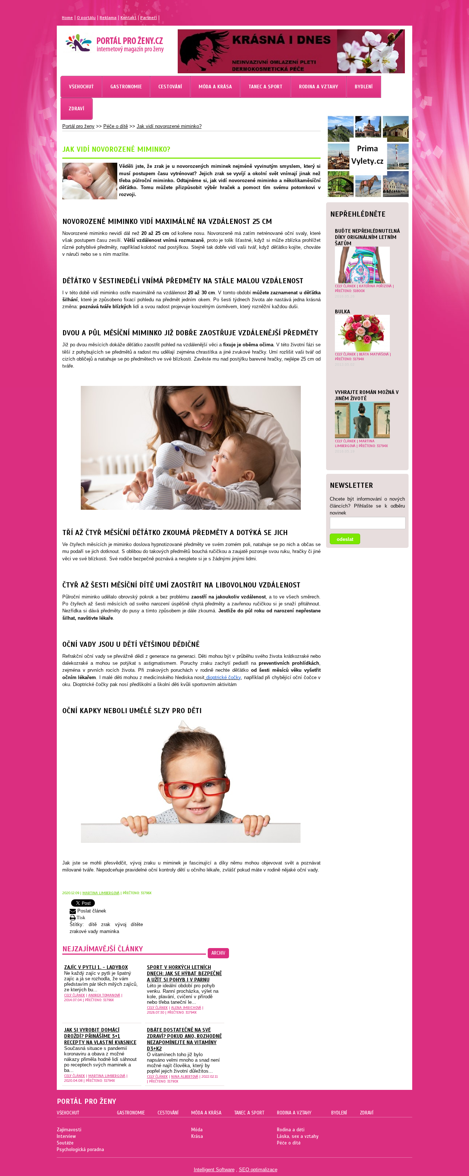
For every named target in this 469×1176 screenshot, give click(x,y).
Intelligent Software (214, 1169)
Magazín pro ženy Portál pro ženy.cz (102, 40)
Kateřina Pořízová (375, 286)
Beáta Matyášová (374, 354)
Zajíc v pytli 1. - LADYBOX (96, 967)
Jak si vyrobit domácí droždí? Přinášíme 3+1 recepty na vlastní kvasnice (100, 1036)
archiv (218, 953)
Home (67, 17)
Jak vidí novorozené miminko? (169, 126)
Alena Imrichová (186, 1007)
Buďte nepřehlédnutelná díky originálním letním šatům (367, 237)
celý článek (345, 286)
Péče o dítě (115, 126)
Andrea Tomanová (104, 995)
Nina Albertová (184, 1076)
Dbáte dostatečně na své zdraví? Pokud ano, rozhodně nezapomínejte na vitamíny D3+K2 (184, 1039)
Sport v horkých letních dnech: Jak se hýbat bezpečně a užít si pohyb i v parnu (184, 973)
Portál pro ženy (78, 126)
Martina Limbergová (354, 443)
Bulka (342, 312)
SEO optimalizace (258, 1169)
